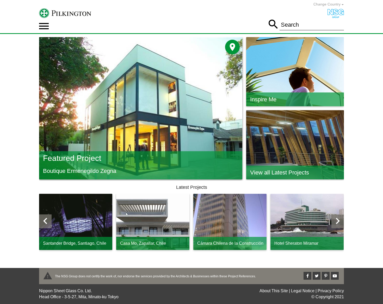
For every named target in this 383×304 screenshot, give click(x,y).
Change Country (327, 4)
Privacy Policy (331, 291)
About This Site (274, 291)
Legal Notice (302, 291)
